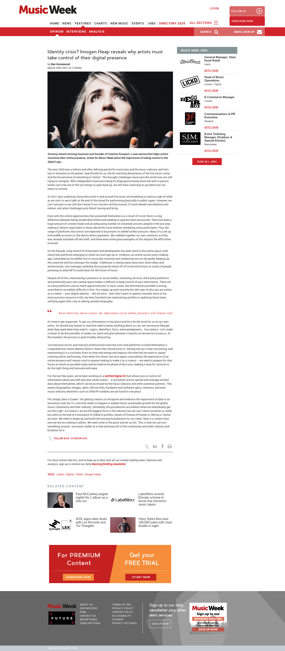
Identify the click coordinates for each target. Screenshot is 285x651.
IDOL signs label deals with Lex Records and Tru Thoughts (91, 522)
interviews (76, 31)
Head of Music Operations (214, 78)
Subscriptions (90, 623)
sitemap (118, 619)
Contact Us (88, 615)
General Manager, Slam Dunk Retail (220, 58)
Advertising (88, 619)
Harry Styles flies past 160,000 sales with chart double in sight (155, 522)
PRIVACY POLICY (122, 608)
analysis (97, 31)
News (67, 23)
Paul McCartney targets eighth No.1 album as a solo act (92, 497)
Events (138, 23)
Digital (70, 474)
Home (54, 23)
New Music (120, 23)
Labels (60, 474)
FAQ (83, 611)
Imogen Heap (93, 474)
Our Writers (89, 608)
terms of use (121, 604)
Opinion (57, 31)
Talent (79, 474)
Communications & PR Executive (219, 115)
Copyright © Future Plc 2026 (62, 648)
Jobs (152, 23)
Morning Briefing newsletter (109, 464)
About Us (86, 604)
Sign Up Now (160, 623)
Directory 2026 (172, 23)
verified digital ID (115, 376)
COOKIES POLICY (122, 611)
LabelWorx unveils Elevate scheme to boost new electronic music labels (152, 499)
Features (83, 23)
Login (214, 8)
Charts (100, 23)
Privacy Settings (124, 623)
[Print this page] (170, 446)
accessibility (121, 615)
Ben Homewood (60, 64)
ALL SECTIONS (201, 23)
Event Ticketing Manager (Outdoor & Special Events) (218, 137)
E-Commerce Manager (219, 97)
